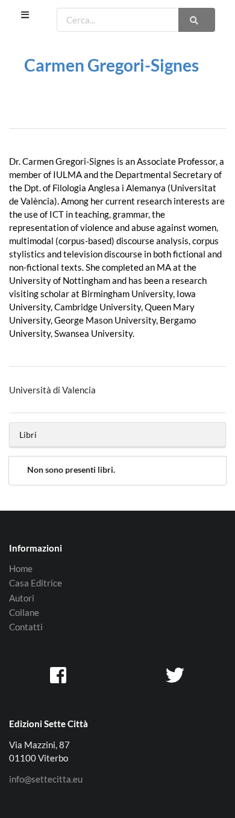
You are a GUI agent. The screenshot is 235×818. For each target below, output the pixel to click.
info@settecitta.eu (46, 779)
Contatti (26, 626)
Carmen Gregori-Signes (111, 65)
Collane (24, 612)
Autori (21, 597)
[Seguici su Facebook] (59, 674)
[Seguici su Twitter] (176, 674)
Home (21, 569)
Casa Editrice (35, 582)
